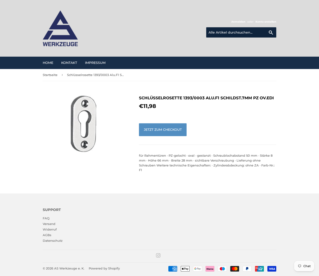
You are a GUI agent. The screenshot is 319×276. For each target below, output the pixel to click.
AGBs (47, 235)
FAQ (46, 218)
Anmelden (238, 21)
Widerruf (50, 229)
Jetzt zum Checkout (163, 130)
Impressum (95, 63)
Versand (49, 224)
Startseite (50, 75)
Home (48, 63)
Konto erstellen (265, 21)
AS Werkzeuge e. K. (69, 268)
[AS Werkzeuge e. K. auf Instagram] (158, 256)
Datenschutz (53, 240)
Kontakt (69, 63)
